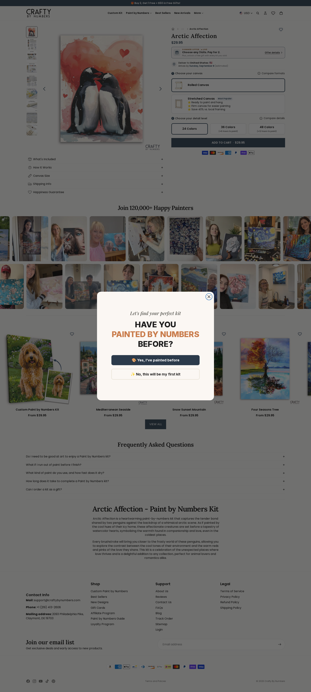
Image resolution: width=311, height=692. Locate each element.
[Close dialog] (209, 296)
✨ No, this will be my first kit (155, 374)
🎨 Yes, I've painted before (155, 360)
